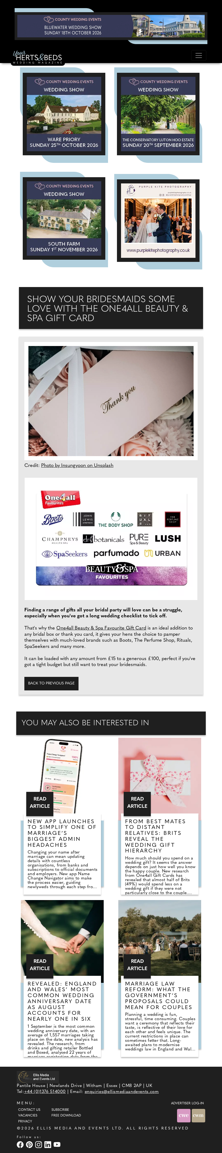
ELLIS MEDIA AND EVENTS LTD (79, 1128)
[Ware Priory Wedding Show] (64, 114)
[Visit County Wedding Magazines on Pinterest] (30, 1144)
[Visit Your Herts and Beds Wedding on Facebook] (21, 1144)
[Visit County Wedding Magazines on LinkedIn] (48, 1144)
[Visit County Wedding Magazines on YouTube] (58, 1144)
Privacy (25, 1121)
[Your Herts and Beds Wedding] (38, 58)
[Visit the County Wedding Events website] (184, 1116)
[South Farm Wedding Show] (64, 218)
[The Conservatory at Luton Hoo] (158, 114)
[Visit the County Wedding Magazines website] (198, 1116)
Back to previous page (51, 683)
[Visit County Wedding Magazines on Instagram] (39, 1144)
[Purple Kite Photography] (158, 220)
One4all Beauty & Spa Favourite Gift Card (101, 628)
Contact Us (29, 1110)
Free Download (66, 1115)
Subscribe (60, 1110)
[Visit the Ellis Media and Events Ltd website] (38, 1077)
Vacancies (27, 1115)
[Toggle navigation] (198, 55)
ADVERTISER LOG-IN (187, 1103)
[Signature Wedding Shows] (111, 26)
